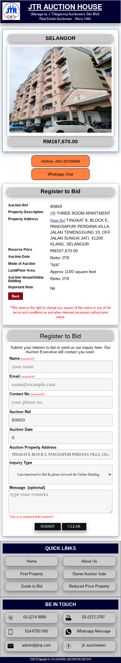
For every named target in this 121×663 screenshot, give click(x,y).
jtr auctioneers (92, 645)
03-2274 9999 (34, 617)
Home (32, 561)
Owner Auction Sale (89, 574)
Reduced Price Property (89, 586)
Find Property (31, 574)
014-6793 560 (34, 631)
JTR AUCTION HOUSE (65, 6)
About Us (89, 561)
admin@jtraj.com (35, 645)
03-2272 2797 (92, 617)
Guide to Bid (31, 586)
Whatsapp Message (92, 631)
